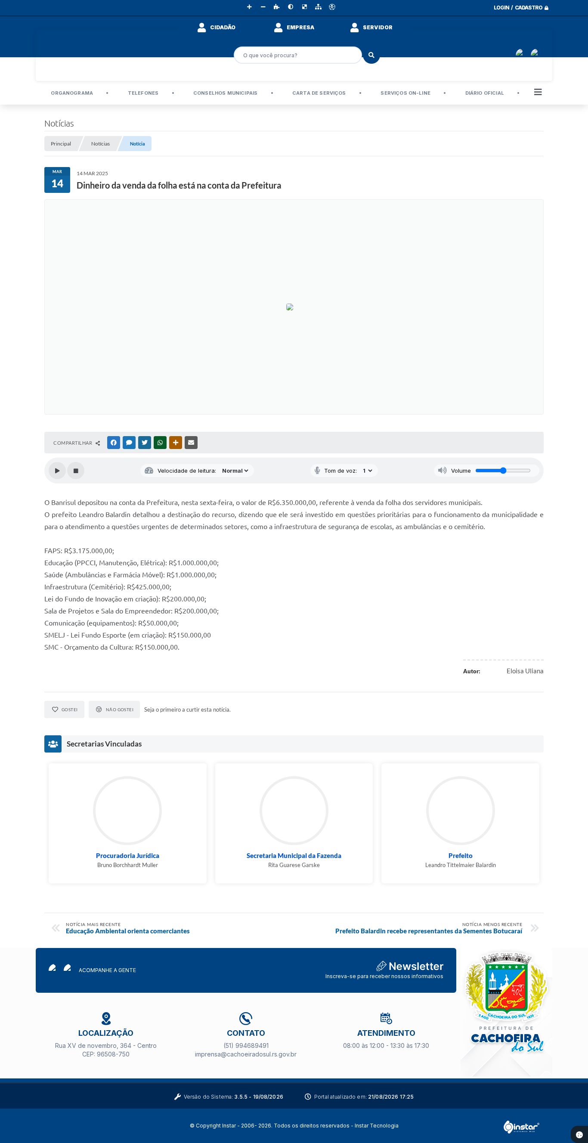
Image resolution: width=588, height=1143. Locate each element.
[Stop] (75, 470)
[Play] (57, 470)
